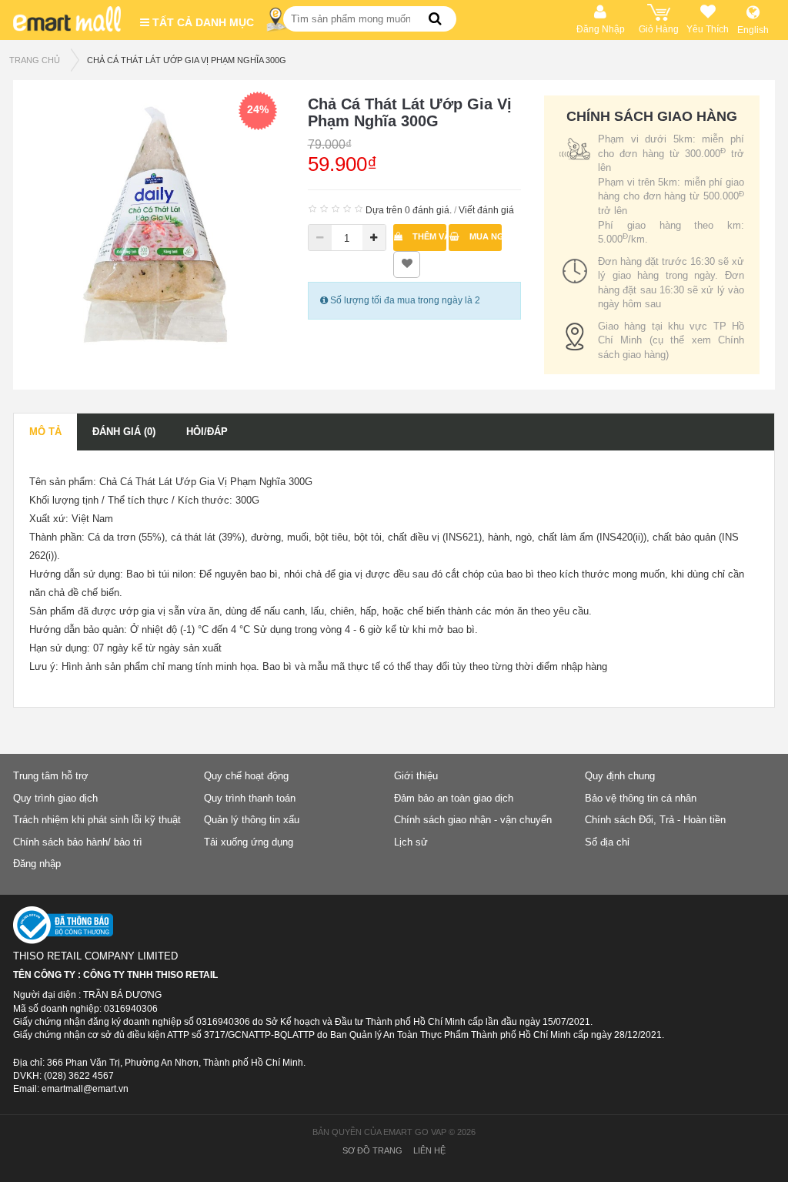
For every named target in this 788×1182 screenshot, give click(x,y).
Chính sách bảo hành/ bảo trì (77, 842)
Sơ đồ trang (372, 1150)
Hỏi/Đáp (207, 431)
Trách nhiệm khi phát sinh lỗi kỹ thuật (97, 819)
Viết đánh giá (486, 210)
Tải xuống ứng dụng (248, 842)
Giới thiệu (416, 776)
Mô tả (45, 431)
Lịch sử (411, 842)
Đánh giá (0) (123, 431)
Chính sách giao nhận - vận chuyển (473, 819)
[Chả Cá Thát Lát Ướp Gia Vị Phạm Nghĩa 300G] (156, 222)
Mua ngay (484, 236)
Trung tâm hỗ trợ (50, 776)
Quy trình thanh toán (250, 798)
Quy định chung (620, 776)
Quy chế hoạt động (246, 776)
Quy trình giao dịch (55, 798)
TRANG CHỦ (34, 60)
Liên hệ (429, 1150)
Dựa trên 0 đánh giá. (409, 210)
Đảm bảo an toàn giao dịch (453, 798)
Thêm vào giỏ (428, 236)
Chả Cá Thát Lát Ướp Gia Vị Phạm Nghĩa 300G (186, 60)
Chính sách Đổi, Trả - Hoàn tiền (655, 819)
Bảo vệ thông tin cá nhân (640, 798)
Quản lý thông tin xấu (251, 819)
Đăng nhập (37, 863)
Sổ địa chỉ (607, 842)
